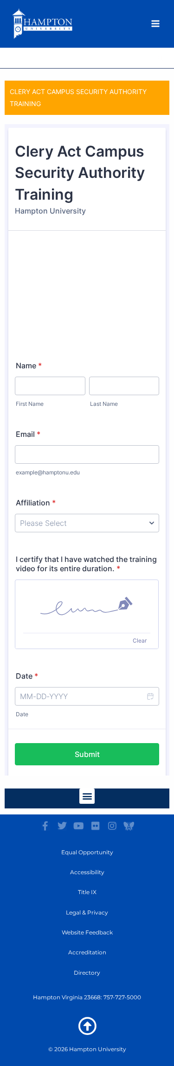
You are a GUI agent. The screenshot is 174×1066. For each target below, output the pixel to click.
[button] (160, 58)
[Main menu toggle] (155, 23)
